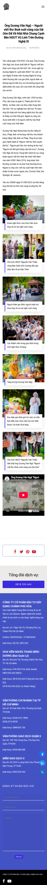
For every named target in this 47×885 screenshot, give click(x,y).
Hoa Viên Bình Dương (17, 48)
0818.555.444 (23, 584)
